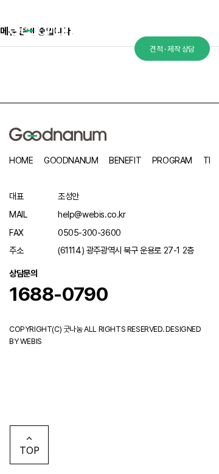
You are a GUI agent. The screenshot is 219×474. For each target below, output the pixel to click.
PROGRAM (172, 160)
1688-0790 (58, 294)
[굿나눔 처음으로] (51, 29)
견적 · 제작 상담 (172, 48)
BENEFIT (125, 160)
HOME (21, 160)
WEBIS (31, 341)
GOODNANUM (71, 160)
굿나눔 (73, 329)
